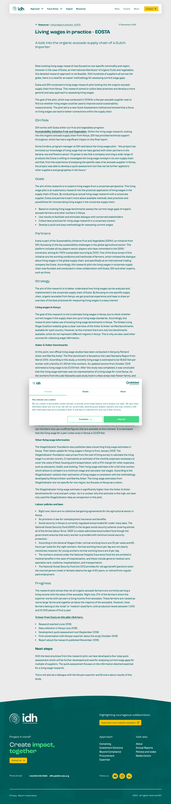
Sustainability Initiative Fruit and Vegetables (61, 131)
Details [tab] (85, 391)
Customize (83, 419)
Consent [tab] (48, 391)
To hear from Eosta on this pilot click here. (59, 617)
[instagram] (122, 776)
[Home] (18, 9)
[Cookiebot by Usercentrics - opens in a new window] (128, 383)
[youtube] (115, 776)
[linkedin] (129, 776)
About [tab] (123, 391)
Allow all (121, 419)
